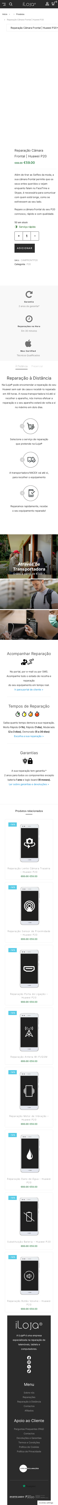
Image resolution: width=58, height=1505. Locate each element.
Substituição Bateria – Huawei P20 (29, 1241)
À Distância (21, 366)
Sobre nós (29, 1392)
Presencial (37, 366)
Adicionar (24, 248)
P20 (29, 264)
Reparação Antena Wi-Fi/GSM (28, 1056)
